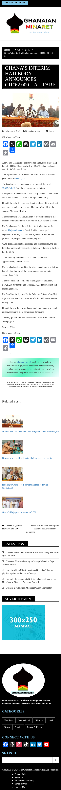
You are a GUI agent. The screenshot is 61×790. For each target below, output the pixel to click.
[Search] (56, 760)
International (24, 720)
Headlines (8, 720)
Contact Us (20, 786)
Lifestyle (39, 720)
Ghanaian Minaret (33, 130)
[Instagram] (19, 744)
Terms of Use (21, 783)
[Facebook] (5, 144)
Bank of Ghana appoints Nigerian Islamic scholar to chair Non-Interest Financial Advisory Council (29, 580)
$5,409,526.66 (8, 188)
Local (51, 130)
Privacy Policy (21, 774)
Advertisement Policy (24, 780)
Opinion (18, 727)
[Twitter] (39, 744)
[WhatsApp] (19, 144)
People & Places (34, 727)
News (7, 727)
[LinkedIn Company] (32, 744)
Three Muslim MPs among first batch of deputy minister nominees (42, 528)
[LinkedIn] (39, 144)
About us (19, 777)
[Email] (53, 144)
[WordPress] (46, 144)
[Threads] (26, 144)
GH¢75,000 (19, 178)
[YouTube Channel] (46, 744)
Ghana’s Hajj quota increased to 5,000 (12, 527)
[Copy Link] (5, 152)
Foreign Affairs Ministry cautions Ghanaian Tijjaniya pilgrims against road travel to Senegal (27, 571)
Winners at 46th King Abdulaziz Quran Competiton (29, 587)
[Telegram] (32, 144)
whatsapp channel (24, 362)
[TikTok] (26, 744)
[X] (12, 144)
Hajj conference (15, 230)
